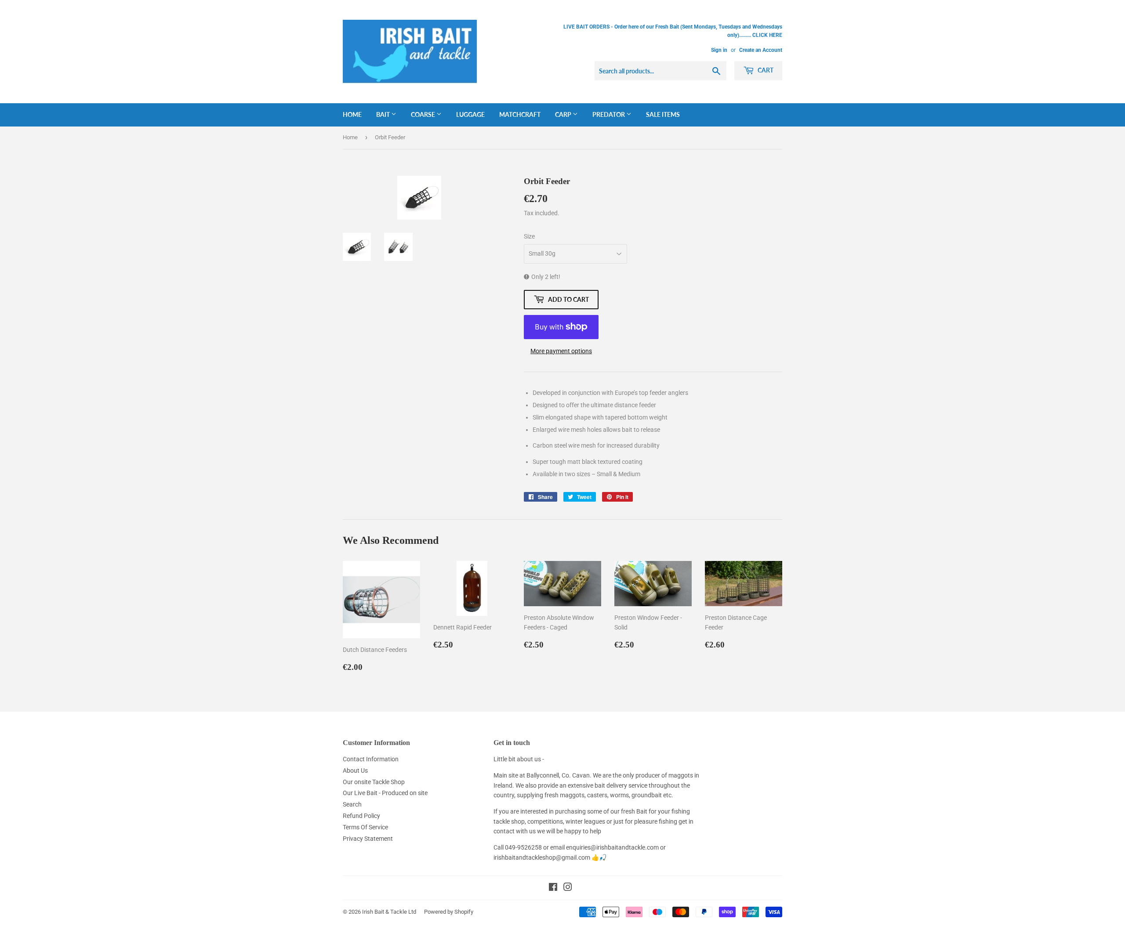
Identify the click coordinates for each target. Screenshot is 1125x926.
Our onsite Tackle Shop (374, 781)
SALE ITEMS (663, 114)
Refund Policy (361, 815)
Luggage (470, 114)
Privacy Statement (368, 838)
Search (352, 804)
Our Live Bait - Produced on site (385, 792)
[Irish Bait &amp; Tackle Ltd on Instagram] (567, 888)
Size (529, 236)
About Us (355, 770)
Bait (383, 114)
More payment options (561, 350)
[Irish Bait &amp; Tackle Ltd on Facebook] (553, 888)
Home (352, 114)
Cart (764, 70)
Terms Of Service (365, 827)
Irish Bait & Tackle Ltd (389, 911)
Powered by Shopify (448, 911)
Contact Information (371, 759)
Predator (609, 114)
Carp (564, 114)
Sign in (719, 50)
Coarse (423, 114)
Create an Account (760, 50)
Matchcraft (520, 114)
